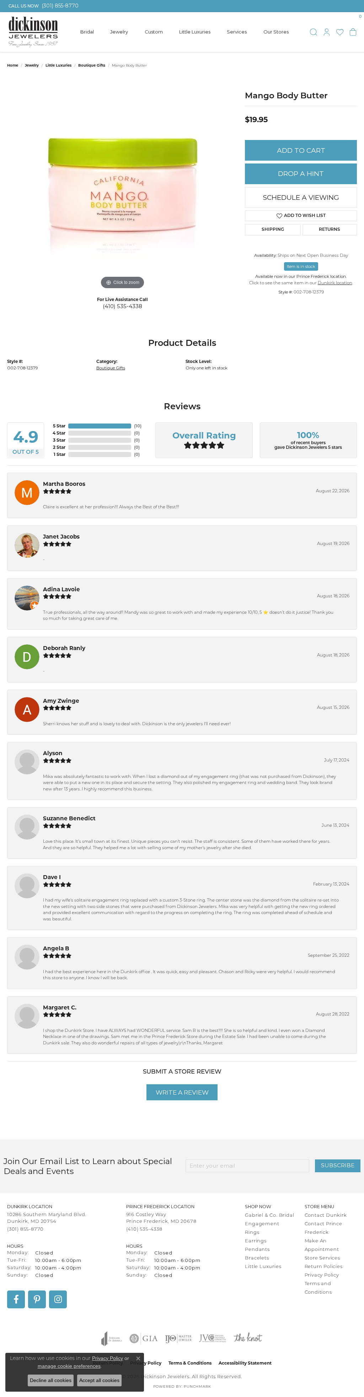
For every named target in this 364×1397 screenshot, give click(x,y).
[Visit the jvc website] (212, 1338)
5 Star (59, 426)
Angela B (56, 948)
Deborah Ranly (64, 648)
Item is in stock (301, 266)
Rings (252, 1232)
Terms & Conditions (190, 1363)
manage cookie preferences (69, 1366)
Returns (329, 230)
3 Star (59, 440)
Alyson (53, 753)
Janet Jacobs (61, 536)
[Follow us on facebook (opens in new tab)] (16, 1299)
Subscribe (337, 1165)
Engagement (262, 1224)
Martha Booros (64, 484)
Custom (154, 32)
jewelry (32, 65)
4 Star (59, 433)
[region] (122, 184)
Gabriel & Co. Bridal (269, 1215)
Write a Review (182, 1092)
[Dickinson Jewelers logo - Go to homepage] (33, 32)
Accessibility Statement (245, 1363)
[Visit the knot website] (247, 1338)
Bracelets (257, 1258)
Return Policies (324, 1266)
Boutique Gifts (91, 65)
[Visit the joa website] (111, 1338)
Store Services (322, 1258)
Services (237, 32)
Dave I (52, 877)
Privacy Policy (322, 1275)
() (137, 426)
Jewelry (119, 32)
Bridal (87, 32)
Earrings (255, 1241)
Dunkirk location (335, 283)
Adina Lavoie (61, 589)
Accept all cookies (99, 1380)
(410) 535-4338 (122, 306)
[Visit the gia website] (143, 1338)
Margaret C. (59, 1007)
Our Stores (276, 32)
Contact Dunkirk (326, 1215)
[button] (313, 32)
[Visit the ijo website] (178, 1338)
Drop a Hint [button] (301, 174)
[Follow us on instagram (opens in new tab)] (58, 1299)
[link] (43, 6)
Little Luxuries (194, 32)
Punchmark (197, 1387)
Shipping (273, 230)
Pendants (257, 1249)
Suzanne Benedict (69, 818)
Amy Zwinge (61, 700)
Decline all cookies (50, 1380)
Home (12, 65)
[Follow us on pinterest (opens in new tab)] (37, 1299)
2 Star (59, 447)
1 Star (59, 454)
